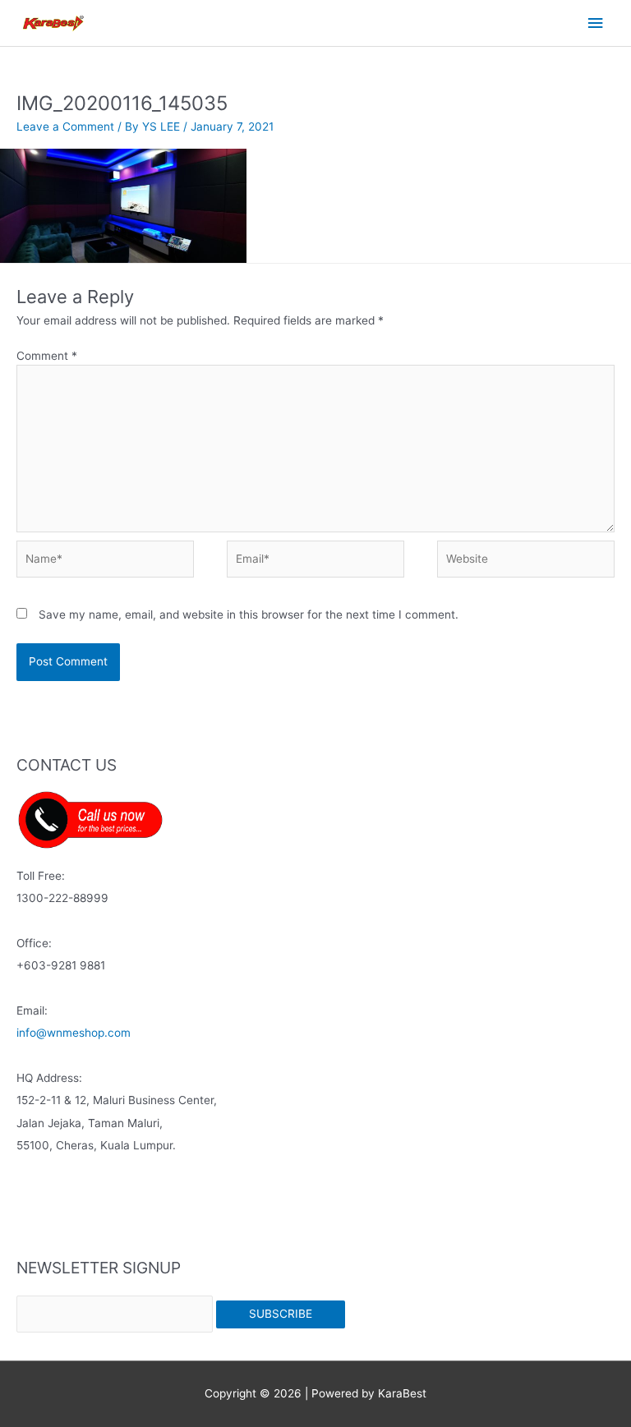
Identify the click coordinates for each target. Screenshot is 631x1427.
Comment (46, 355)
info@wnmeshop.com (73, 1032)
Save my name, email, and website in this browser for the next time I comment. (248, 614)
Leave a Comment (65, 126)
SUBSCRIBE (280, 1313)
